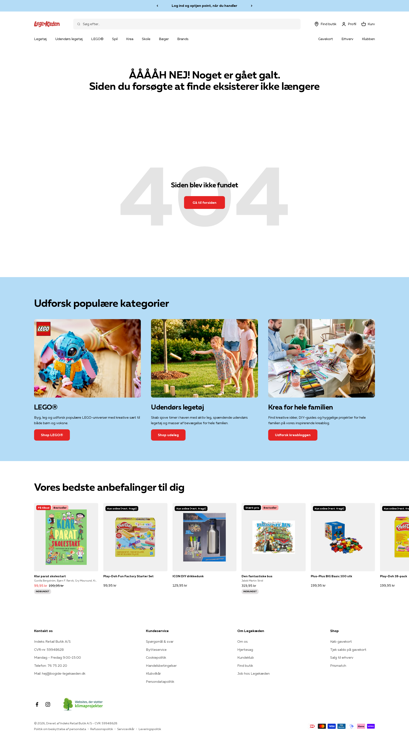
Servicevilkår (125, 729)
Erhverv (347, 39)
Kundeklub (245, 657)
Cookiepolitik (156, 657)
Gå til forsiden (204, 202)
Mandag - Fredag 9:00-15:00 (57, 657)
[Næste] (251, 6)
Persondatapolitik (160, 681)
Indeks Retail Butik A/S (52, 641)
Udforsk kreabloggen (293, 435)
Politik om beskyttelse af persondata (60, 729)
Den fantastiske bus (257, 576)
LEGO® (97, 39)
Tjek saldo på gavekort (348, 649)
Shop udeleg (168, 435)
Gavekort (325, 39)
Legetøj (40, 39)
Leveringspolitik (150, 729)
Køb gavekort (341, 641)
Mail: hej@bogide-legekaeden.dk (59, 673)
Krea (129, 39)
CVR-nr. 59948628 (49, 649)
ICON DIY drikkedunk (188, 576)
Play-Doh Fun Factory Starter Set (128, 576)
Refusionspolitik (101, 729)
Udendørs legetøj (69, 39)
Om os (242, 641)
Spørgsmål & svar (159, 641)
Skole (146, 39)
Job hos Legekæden (253, 673)
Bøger (164, 39)
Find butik (245, 665)
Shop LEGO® (52, 435)
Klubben (368, 39)
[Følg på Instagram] (48, 704)
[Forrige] (157, 6)
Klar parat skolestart (50, 576)
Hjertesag (245, 649)
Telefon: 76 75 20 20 (50, 665)
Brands (183, 39)
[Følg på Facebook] (37, 704)
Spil (115, 39)
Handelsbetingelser (161, 665)
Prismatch (338, 665)
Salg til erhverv (341, 657)
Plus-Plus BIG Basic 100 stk (331, 576)
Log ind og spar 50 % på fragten (204, 5)
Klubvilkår (153, 673)
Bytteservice (156, 649)
